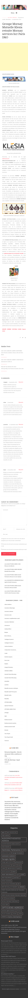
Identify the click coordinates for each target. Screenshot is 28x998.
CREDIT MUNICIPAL (6, 846)
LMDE (3, 868)
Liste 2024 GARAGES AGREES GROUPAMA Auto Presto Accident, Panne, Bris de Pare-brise (12, 352)
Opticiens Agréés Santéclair (8, 910)
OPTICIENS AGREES (12, 907)
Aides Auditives (8, 604)
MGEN (22, 887)
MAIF (22, 874)
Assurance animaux (9, 611)
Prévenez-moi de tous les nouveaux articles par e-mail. (14, 549)
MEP (19, 883)
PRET (6, 716)
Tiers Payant (7, 733)
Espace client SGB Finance (8, 956)
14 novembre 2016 (11, 469)
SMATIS (20, 913)
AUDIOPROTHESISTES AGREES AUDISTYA (10, 843)
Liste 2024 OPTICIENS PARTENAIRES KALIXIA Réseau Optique (13, 777)
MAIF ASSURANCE (7, 877)
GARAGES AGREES (9, 670)
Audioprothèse (8, 629)
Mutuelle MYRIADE (10, 898)
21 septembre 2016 (13, 424)
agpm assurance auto (12, 832)
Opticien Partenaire (9, 705)
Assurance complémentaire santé (12, 618)
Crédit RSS (14, 748)
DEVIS (24, 850)
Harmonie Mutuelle (6, 865)
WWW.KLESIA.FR (5, 158)
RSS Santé (14, 797)
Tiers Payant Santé (9, 737)
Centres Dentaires (9, 646)
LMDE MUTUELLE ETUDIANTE (14, 868)
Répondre (21, 382)
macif (17, 874)
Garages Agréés (8, 859)
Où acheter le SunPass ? (7, 974)
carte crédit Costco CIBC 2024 (9, 925)
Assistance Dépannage (10, 608)
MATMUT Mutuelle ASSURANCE (8, 883)
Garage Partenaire (17, 853)
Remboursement (8, 719)
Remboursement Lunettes (10, 723)
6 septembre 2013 (13, 382)
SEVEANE (15, 913)
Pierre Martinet (13, 17)
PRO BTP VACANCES (6, 913)
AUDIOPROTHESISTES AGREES (11, 839)
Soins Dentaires (14, 917)
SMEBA (4, 916)
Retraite (6, 730)
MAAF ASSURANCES (8, 874)
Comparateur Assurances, (10, 649)
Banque (6, 632)
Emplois (6, 663)
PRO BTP (19, 910)
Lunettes (7, 684)
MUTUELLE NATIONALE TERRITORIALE (10, 901)
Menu (12, 13)
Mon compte (14, 937)
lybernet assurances (6, 871)
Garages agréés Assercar (7, 862)
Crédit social (14, 921)
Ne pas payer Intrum (6, 941)
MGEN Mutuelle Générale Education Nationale (13, 895)
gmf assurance (18, 862)
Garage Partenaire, (9, 667)
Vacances (7, 740)
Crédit (3, 19)
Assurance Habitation (9, 622)
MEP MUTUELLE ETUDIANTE (10, 887)
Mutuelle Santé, (8, 695)
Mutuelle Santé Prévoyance (11, 691)
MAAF (14, 871)
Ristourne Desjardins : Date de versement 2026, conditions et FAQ (13, 754)
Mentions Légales (6, 989)
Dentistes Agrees (8, 656)
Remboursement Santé (10, 726)
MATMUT (16, 877)
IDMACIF (14, 865)
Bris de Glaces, (8, 635)
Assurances (21, 17)
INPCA (19, 865)
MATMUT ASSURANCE (6, 880)
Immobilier (7, 681)
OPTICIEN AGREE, (8, 702)
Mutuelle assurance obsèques (11, 688)
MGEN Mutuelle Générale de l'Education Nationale (13, 891)
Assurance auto (8, 615)
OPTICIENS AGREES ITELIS (10, 709)
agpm (3, 832)
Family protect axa (6, 853)
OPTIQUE (7, 712)
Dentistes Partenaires (11, 850)
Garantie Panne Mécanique (10, 674)
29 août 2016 (10, 402)
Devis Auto (7, 660)
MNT (3, 898)
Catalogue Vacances (9, 639)
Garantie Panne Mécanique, (11, 677)
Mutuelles (8, 19)
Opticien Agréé (5, 904)
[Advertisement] (14, 57)
